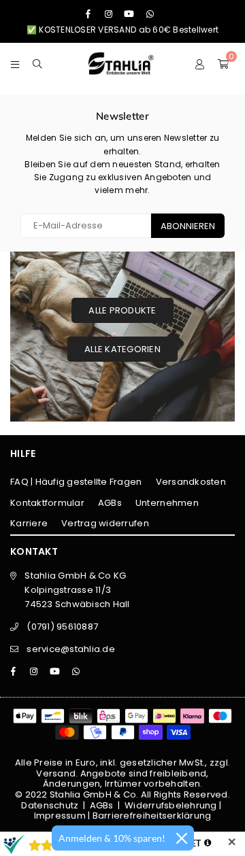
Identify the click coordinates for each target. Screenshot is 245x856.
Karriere (29, 523)
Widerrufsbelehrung (171, 805)
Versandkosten (191, 481)
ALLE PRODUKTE (122, 310)
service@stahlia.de (71, 649)
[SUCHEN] (38, 63)
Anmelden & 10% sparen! (112, 838)
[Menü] (15, 63)
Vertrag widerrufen (105, 523)
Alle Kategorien (122, 349)
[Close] (181, 838)
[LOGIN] (200, 63)
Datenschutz (49, 805)
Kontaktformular (47, 502)
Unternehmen (167, 502)
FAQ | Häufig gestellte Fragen (76, 481)
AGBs (110, 502)
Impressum (60, 815)
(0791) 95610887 (62, 626)
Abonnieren (188, 226)
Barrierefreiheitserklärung (152, 815)
